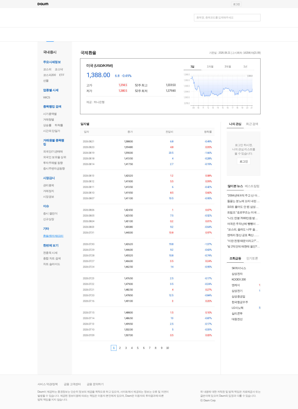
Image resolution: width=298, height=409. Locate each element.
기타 (46, 228)
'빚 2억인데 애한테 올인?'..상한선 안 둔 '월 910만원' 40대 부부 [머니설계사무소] (243, 246)
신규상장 (48, 219)
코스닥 (59, 69)
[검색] (256, 17)
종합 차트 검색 (52, 258)
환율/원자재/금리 (53, 236)
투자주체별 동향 (53, 162)
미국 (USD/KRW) (100, 66)
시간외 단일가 (51, 130)
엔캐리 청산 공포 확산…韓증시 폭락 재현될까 (243, 235)
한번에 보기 (50, 245)
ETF (61, 75)
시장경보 (48, 196)
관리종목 (48, 185)
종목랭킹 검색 (52, 106)
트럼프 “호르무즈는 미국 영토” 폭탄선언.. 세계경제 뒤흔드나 (243, 212)
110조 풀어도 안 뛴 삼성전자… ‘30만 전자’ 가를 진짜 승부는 (243, 206)
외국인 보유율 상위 (54, 157)
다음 (174, 348)
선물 (46, 80)
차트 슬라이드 (51, 264)
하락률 (59, 125)
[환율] (129, 35)
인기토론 (252, 258)
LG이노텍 (235, 308)
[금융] (42, 17)
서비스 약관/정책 (48, 384)
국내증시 (49, 52)
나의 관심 (235, 124)
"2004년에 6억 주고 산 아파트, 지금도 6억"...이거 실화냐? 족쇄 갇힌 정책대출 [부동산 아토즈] (243, 195)
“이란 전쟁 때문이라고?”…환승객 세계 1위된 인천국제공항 (243, 240)
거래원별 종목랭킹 (53, 142)
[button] (258, 4)
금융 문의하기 (95, 384)
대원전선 (234, 319)
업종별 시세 (50, 90)
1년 (245, 66)
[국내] (50, 35)
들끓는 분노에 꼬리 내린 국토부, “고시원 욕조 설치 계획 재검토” (243, 201)
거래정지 (48, 191)
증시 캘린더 (50, 213)
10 (167, 347)
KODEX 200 (236, 279)
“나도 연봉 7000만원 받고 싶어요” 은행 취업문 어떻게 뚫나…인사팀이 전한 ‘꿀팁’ (243, 218)
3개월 (228, 66)
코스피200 (49, 75)
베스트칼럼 (252, 186)
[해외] (61, 35)
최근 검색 (252, 124)
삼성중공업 (236, 296)
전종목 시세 (50, 252)
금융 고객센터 (72, 384)
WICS (46, 97)
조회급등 (235, 258)
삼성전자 (234, 274)
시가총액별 (50, 113)
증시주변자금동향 (54, 168)
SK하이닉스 (236, 268)
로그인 (236, 4)
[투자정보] (87, 35)
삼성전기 (234, 291)
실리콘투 (234, 313)
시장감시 (49, 178)
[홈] (41, 35)
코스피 (47, 69)
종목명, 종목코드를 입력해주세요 (214, 17)
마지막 (181, 348)
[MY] (112, 35)
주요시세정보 (52, 62)
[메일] (249, 4)
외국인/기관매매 (53, 151)
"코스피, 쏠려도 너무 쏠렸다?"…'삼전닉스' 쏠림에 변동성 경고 (243, 229)
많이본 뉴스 (235, 186)
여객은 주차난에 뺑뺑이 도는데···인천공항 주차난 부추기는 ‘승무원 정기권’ (243, 223)
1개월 (210, 66)
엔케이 (233, 285)
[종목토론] (101, 35)
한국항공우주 (237, 302)
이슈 (46, 206)
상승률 (47, 125)
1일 (192, 66)
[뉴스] (72, 35)
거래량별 (48, 119)
